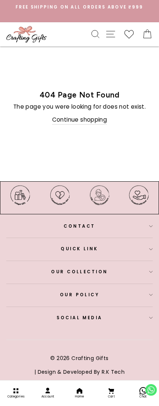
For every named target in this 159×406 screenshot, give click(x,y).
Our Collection (79, 272)
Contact (79, 226)
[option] (79, 7)
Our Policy (79, 295)
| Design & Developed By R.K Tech (79, 372)
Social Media (79, 318)
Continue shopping (79, 119)
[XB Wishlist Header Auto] (129, 34)
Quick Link (79, 249)
